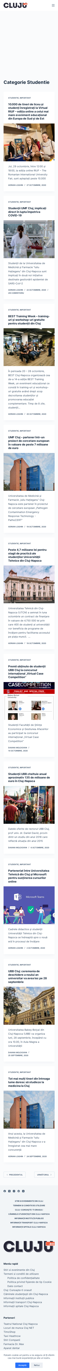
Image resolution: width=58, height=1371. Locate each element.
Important (25, 98)
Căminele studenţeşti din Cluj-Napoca (29, 1214)
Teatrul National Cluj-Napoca (21, 1323)
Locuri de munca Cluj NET (19, 1327)
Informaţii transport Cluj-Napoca (29, 1222)
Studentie (13, 98)
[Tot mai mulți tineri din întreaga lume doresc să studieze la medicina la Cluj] (29, 1110)
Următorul (43, 1175)
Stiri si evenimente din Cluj (29, 1201)
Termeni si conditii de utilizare (29, 1205)
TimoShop (9, 1331)
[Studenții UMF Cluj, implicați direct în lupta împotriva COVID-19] (29, 239)
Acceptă (22, 1365)
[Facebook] (5, 1191)
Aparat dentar (12, 1348)
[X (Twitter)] (9, 1191)
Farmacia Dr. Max (14, 1344)
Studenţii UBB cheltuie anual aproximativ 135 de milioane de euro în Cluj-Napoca (29, 777)
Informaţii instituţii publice (29, 1218)
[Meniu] (53, 5)
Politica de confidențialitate (23, 1277)
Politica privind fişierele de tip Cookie (29, 1281)
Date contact (15, 1286)
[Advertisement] (29, 41)
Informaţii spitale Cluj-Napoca (29, 1227)
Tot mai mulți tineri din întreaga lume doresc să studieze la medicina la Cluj (29, 1082)
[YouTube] (23, 1191)
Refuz (37, 1365)
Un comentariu (16, 293)
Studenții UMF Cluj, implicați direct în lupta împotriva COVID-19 (27, 212)
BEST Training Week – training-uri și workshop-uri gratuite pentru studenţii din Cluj (29, 320)
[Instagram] (14, 1191)
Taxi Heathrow (12, 1335)
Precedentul (16, 1175)
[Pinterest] (18, 1191)
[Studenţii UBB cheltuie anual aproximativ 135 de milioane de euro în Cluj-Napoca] (29, 805)
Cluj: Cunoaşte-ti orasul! (29, 1210)
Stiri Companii (12, 1339)
